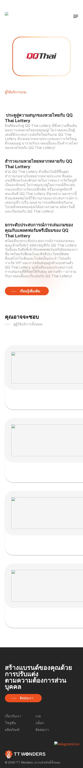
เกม (38, 716)
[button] (75, 16)
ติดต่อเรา (42, 730)
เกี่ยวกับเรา (13, 716)
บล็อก (40, 723)
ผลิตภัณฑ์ (12, 730)
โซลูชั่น (10, 723)
